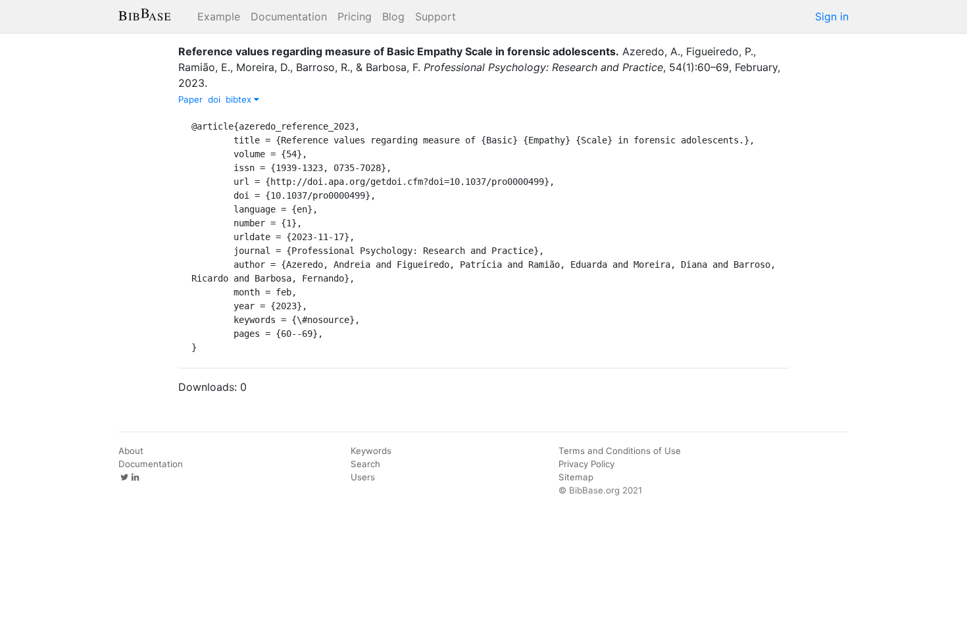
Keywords (371, 450)
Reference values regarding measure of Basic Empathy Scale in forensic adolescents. (398, 51)
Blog (393, 16)
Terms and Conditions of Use (619, 450)
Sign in (832, 16)
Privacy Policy (586, 464)
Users (363, 477)
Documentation (289, 16)
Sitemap (575, 477)
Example (218, 16)
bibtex (240, 99)
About (130, 450)
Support (435, 16)
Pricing (354, 16)
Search (365, 464)
